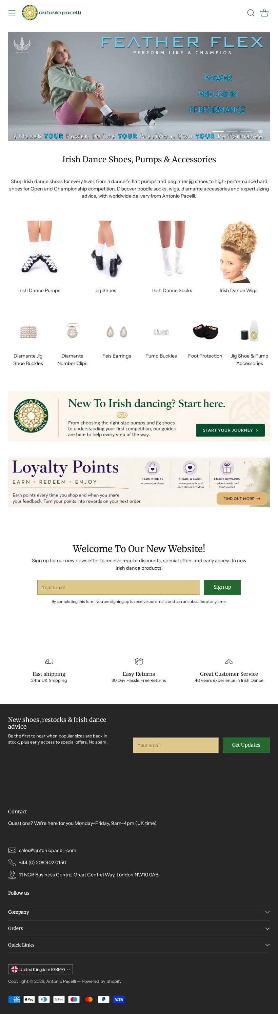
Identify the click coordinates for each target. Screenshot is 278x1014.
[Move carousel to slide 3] (246, 131)
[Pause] (260, 131)
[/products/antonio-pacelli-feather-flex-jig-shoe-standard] (139, 86)
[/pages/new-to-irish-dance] (139, 416)
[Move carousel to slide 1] (218, 131)
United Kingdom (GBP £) (42, 969)
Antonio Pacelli (61, 981)
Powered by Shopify (102, 981)
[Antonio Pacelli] (52, 12)
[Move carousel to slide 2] (232, 131)
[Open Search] (251, 13)
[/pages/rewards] (139, 482)
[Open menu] (12, 13)
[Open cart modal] (264, 13)
